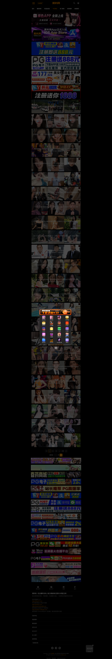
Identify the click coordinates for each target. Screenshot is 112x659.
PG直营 (59, 331)
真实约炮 (43, 319)
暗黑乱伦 (59, 336)
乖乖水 (59, 319)
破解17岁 (67, 336)
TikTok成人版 (59, 342)
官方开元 (59, 325)
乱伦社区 (43, 342)
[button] (90, 651)
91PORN (51, 342)
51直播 (51, 336)
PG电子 (67, 325)
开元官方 (51, 331)
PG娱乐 (43, 331)
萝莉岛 (67, 342)
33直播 (43, 336)
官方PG (43, 325)
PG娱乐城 (67, 319)
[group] (89, 648)
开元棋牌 (51, 325)
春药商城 (51, 319)
